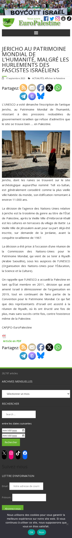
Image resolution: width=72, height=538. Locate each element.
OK (31, 532)
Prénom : (7, 497)
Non (41, 532)
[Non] (67, 524)
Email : (5, 486)
